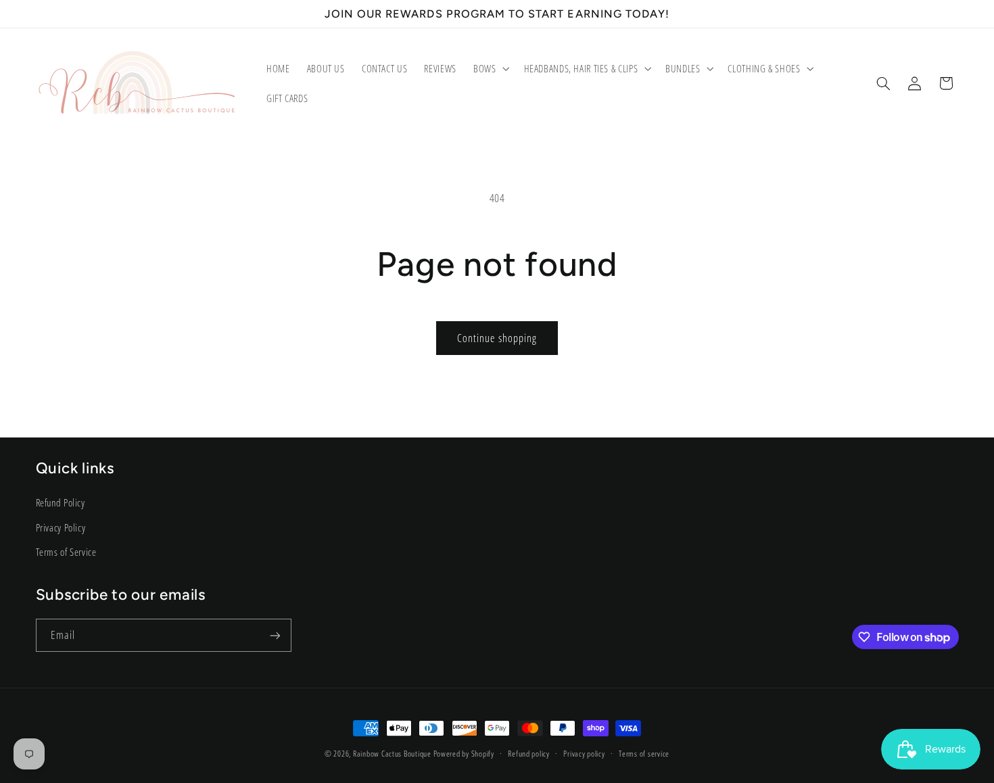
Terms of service (644, 754)
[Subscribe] (274, 635)
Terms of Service (66, 551)
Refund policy (529, 754)
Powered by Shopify (463, 754)
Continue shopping (497, 338)
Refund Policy (60, 502)
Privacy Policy (61, 526)
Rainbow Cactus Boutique (392, 754)
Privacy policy (584, 754)
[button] (490, 68)
